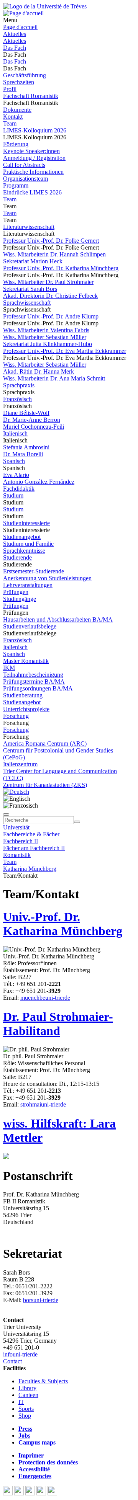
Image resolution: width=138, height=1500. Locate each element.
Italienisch (15, 433)
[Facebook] (8, 1493)
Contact (12, 1361)
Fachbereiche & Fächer (31, 834)
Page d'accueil (20, 27)
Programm (15, 185)
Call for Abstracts (24, 165)
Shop (24, 1415)
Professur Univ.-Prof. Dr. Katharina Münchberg (60, 268)
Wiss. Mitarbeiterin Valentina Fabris (46, 330)
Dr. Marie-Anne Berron (31, 419)
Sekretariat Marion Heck (32, 261)
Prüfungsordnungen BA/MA (38, 688)
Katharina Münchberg (29, 868)
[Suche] (6, 814)
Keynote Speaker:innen (31, 151)
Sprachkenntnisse (24, 550)
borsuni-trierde (40, 1300)
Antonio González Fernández (38, 481)
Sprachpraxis (18, 385)
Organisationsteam (25, 178)
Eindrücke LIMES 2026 (32, 192)
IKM (9, 667)
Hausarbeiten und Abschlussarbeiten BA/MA (58, 619)
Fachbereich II (20, 841)
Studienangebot (22, 537)
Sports (26, 1408)
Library (27, 1388)
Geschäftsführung (24, 75)
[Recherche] (77, 822)
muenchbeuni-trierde (45, 997)
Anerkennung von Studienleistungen (47, 578)
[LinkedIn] (52, 1493)
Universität (16, 827)
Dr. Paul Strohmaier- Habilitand (58, 1024)
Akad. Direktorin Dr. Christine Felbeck (50, 295)
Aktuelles (14, 34)
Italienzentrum (20, 764)
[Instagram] (42, 1493)
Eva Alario (16, 475)
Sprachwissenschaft (27, 302)
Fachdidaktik (18, 488)
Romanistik (17, 855)
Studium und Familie (28, 543)
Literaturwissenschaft (28, 227)
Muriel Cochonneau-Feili (33, 426)
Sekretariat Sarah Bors (30, 289)
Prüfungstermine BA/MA (34, 681)
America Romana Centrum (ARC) (45, 743)
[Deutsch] (16, 791)
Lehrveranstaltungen (28, 585)
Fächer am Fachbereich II (34, 848)
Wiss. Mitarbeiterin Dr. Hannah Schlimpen (54, 254)
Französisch (17, 399)
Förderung (15, 144)
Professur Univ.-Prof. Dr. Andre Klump (51, 316)
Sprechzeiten (18, 82)
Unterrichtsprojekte (26, 709)
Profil (9, 89)
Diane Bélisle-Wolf (26, 413)
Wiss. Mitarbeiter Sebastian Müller (44, 337)
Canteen (28, 1395)
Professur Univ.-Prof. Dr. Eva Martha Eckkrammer (64, 351)
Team (9, 123)
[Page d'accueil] (23, 13)
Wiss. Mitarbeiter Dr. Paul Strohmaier (48, 282)
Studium (13, 495)
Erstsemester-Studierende (33, 571)
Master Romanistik (26, 661)
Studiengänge (19, 599)
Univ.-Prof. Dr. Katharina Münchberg (62, 924)
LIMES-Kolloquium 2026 (34, 130)
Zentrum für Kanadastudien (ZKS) (45, 785)
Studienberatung (23, 695)
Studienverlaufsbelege (29, 626)
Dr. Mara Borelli (23, 454)
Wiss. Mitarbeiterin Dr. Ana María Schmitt (54, 378)
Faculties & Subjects (43, 1381)
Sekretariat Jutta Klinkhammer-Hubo (47, 344)
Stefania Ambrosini (26, 447)
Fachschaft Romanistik (30, 96)
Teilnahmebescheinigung (33, 674)
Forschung (16, 716)
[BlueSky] (19, 1493)
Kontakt (13, 116)
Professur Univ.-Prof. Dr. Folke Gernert (51, 240)
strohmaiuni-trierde (43, 1104)
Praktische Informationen (33, 171)
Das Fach (14, 47)
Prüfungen (15, 592)
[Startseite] (45, 6)
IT (21, 1402)
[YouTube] (30, 1493)
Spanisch (14, 461)
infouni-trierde (20, 1354)
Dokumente (17, 109)
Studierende (17, 557)
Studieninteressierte (26, 523)
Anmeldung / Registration (34, 158)
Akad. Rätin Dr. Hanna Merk (38, 371)
